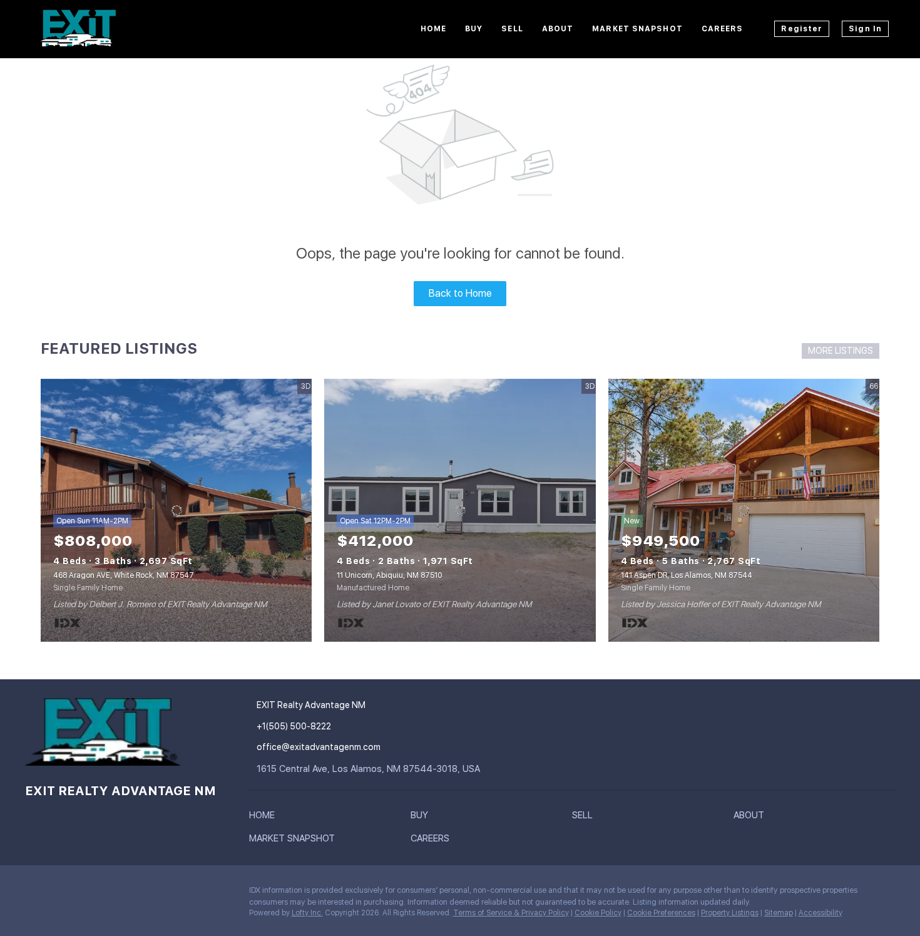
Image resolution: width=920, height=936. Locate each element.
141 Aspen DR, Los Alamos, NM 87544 (686, 575)
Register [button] (801, 28)
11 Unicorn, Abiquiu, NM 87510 (389, 575)
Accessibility (820, 912)
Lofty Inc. (307, 912)
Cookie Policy (598, 912)
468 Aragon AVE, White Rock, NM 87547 (123, 575)
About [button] (558, 28)
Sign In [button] (865, 28)
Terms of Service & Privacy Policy (511, 912)
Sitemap (778, 912)
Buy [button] (474, 28)
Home (433, 28)
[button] (265, 817)
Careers (723, 28)
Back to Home (460, 293)
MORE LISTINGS (840, 351)
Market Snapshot (637, 28)
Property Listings (730, 912)
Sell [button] (512, 28)
